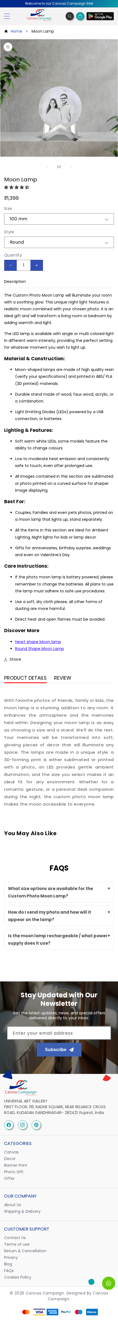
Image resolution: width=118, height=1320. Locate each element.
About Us (12, 1205)
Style (9, 232)
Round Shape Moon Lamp (39, 648)
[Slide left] (47, 167)
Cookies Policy (17, 1277)
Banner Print (15, 1165)
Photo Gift (14, 1172)
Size (8, 208)
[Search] (70, 16)
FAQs (9, 1270)
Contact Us (15, 1237)
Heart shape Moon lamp (38, 641)
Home (16, 31)
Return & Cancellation (25, 1251)
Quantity (13, 255)
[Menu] (7, 16)
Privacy (11, 1257)
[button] (17, 187)
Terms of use (17, 1244)
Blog (8, 1264)
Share (15, 659)
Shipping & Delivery (22, 1211)
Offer (9, 1178)
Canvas (11, 1152)
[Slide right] (71, 167)
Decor (10, 1158)
